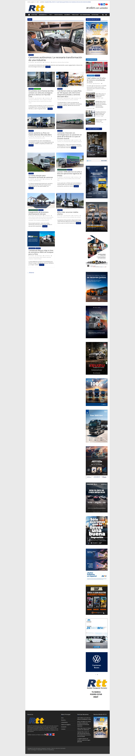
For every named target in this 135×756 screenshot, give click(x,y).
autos (41, 99)
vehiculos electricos (45, 220)
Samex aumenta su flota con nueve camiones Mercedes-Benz (40, 134)
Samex (43, 138)
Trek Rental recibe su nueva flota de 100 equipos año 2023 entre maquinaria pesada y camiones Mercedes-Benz (69, 93)
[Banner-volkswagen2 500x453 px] (97, 662)
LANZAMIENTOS (91, 75)
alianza (58, 217)
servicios (71, 99)
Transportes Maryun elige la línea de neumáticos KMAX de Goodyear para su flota (41, 252)
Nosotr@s (34, 14)
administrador (39, 62)
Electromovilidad (85, 14)
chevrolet (66, 141)
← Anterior (30, 272)
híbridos (38, 101)
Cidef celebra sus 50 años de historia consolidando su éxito (96, 80)
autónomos (54, 62)
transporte (79, 141)
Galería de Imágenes (66, 724)
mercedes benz (38, 138)
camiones (59, 62)
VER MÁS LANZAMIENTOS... (94, 128)
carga (37, 217)
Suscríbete (67, 14)
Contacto (63, 729)
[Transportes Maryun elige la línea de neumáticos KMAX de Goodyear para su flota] (41, 232)
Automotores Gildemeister (33, 99)
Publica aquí (75, 14)
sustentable (30, 220)
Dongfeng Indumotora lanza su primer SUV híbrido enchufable (101, 113)
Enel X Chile (41, 218)
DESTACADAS (31, 248)
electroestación (50, 217)
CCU (62, 141)
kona (47, 101)
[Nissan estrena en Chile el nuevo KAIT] (90, 119)
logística (75, 141)
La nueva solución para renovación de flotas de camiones (40, 176)
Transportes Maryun (37, 258)
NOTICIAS (31, 55)
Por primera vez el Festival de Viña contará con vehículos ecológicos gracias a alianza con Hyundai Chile (40, 93)
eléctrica (40, 217)
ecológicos (45, 99)
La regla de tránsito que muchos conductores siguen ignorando (83, 740)
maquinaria (66, 99)
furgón (34, 101)
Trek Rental (75, 99)
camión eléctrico (60, 178)
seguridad (49, 257)
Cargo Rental (35, 180)
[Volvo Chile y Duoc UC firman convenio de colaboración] (90, 93)
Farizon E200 (77, 178)
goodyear (37, 257)
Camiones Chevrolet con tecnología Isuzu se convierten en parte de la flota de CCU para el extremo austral (69, 135)
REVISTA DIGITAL (59, 14)
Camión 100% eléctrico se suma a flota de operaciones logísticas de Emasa (69, 173)
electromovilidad (67, 178)
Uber (75, 217)
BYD (61, 217)
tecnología (66, 62)
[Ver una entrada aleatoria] (106, 14)
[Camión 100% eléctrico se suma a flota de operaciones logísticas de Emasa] (70, 153)
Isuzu (72, 141)
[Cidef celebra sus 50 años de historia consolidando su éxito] (97, 62)
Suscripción (63, 726)
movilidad (72, 217)
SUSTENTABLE (37, 88)
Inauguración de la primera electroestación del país (38, 213)
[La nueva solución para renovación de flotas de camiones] (41, 153)
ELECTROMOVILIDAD (62, 169)
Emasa (73, 178)
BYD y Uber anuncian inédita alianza (67, 213)
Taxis (35, 220)
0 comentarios (47, 62)
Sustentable (95, 14)
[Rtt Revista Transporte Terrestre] (29, 14)
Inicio (62, 717)
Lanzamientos (43, 14)
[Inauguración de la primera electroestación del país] (41, 193)
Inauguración (49, 218)
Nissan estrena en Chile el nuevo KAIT (101, 120)
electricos (44, 217)
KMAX (41, 257)
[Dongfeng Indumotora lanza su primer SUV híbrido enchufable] (90, 111)
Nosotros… (63, 720)
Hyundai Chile (43, 101)
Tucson (29, 102)
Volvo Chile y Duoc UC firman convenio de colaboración (57, 2)
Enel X (37, 218)
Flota (63, 62)
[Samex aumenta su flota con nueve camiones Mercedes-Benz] (41, 114)
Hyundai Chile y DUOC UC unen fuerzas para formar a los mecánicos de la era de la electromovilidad (101, 104)
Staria (50, 101)
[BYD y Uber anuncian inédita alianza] (70, 193)
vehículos (79, 217)
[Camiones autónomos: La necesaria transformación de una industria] (55, 22)
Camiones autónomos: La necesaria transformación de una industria (55, 59)
